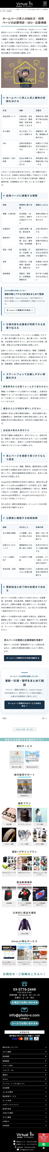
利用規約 (6, 1125)
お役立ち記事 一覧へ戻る (24, 729)
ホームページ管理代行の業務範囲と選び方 (22, 627)
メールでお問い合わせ (24, 1023)
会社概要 (6, 1088)
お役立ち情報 (8, 1113)
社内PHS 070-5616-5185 (26, 1147)
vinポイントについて (11, 1105)
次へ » (44, 718)
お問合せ (6, 1121)
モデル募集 (7, 1117)
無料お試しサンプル (10, 1047)
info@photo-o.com (26, 1150)
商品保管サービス (9, 1096)
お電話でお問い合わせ (24, 1002)
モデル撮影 (7, 1052)
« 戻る (4, 718)
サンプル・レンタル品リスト (14, 1084)
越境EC (5, 1075)
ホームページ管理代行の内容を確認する (22, 658)
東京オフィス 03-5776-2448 (26, 1142)
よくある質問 (8, 1092)
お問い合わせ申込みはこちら (43, 1139)
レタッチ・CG (8, 1070)
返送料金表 (7, 1109)
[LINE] (43, 1145)
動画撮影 (6, 1061)
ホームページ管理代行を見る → (20, 310)
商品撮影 (6, 1056)
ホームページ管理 (40, 29)
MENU (45, 6)
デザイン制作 (8, 1066)
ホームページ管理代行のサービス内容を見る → (24, 704)
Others (5, 1079)
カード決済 (7, 1100)
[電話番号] (43, 1148)
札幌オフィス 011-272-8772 (26, 1144)
